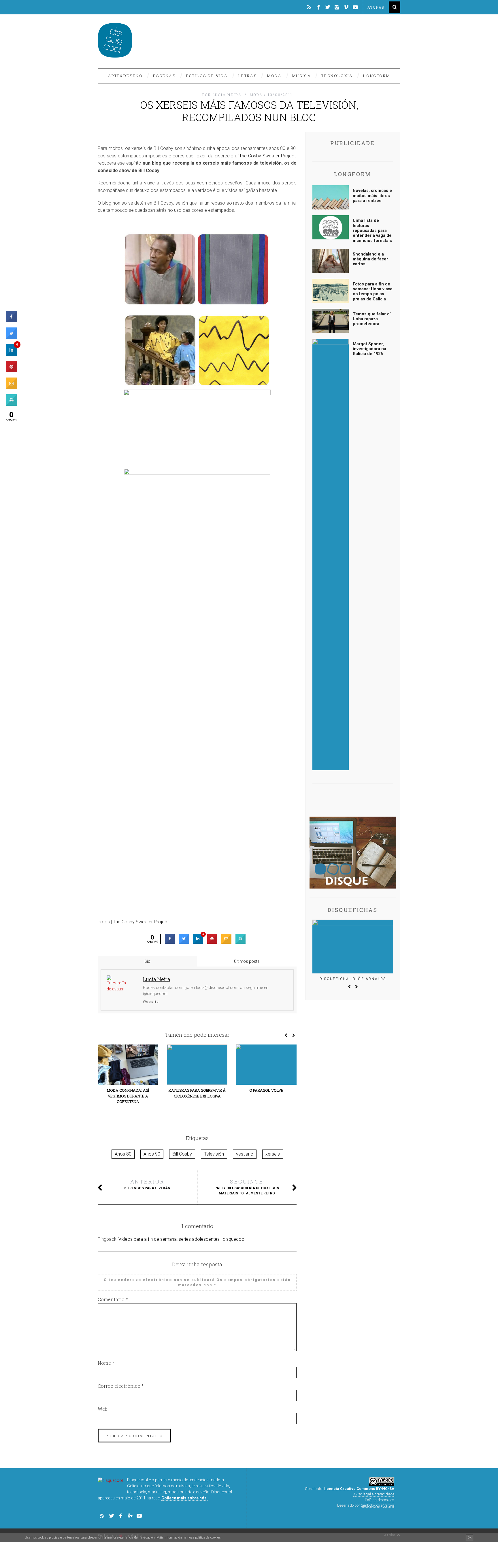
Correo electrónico (121, 1386)
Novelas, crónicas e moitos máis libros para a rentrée (372, 195)
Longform (376, 75)
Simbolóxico (370, 1505)
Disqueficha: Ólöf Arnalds (353, 979)
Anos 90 (152, 1154)
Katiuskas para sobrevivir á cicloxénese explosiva (197, 1093)
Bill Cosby (182, 1154)
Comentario (113, 1299)
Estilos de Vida (207, 75)
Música (301, 75)
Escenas (164, 75)
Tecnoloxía (337, 75)
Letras (247, 75)
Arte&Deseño (125, 75)
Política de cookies (379, 1500)
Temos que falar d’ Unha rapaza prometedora (372, 319)
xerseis (272, 1154)
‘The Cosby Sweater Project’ (267, 156)
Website (151, 1002)
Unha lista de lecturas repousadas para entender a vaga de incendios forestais (372, 230)
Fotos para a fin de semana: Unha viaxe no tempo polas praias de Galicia (373, 292)
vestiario (244, 1154)
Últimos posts (247, 961)
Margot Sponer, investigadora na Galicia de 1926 (369, 349)
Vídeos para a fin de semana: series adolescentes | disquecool (181, 1239)
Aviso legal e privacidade (373, 1494)
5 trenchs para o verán (147, 1184)
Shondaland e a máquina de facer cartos (370, 259)
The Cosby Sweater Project (141, 922)
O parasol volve (266, 1090)
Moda (274, 75)
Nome (106, 1363)
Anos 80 (123, 1154)
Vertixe (388, 1505)
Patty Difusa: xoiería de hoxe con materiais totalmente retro (246, 1186)
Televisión (214, 1154)
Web (102, 1409)
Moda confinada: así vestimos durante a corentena (128, 1096)
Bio (147, 961)
